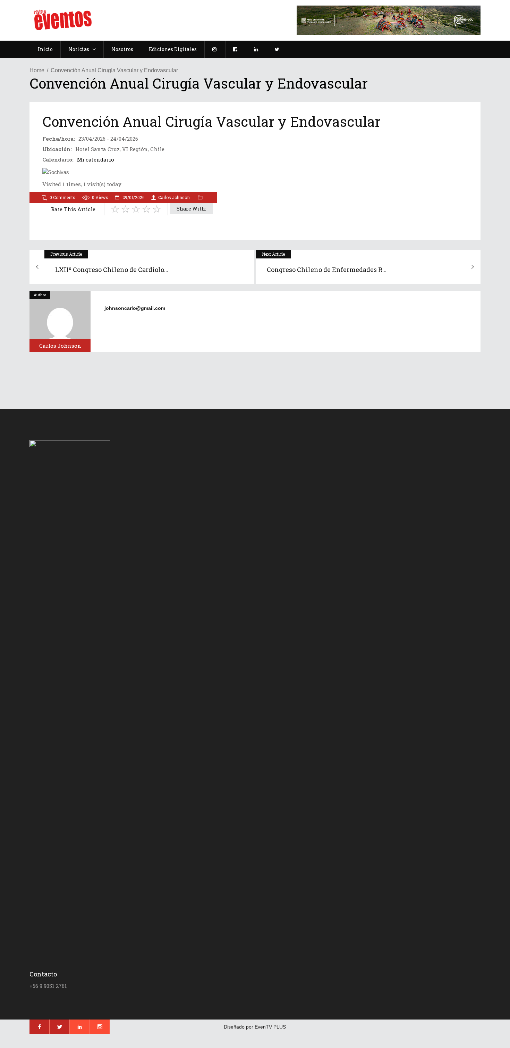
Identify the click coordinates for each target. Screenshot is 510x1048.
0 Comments (62, 197)
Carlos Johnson (174, 197)
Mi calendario (95, 159)
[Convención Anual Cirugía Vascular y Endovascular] (60, 321)
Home (36, 70)
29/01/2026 (132, 197)
